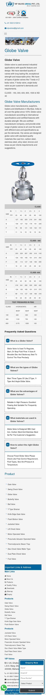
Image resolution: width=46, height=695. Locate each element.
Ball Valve (11, 504)
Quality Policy (11, 585)
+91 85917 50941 (12, 676)
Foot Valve (12, 559)
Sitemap (9, 591)
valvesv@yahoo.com (14, 682)
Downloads (10, 588)
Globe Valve (12, 494)
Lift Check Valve (14, 529)
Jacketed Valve (13, 524)
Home (8, 576)
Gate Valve (12, 484)
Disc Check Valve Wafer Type (19, 549)
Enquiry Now (32, 662)
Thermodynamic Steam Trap (19, 544)
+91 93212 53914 (13, 23)
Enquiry (9, 594)
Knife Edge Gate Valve (16, 514)
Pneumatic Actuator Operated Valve (21, 539)
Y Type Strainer (14, 509)
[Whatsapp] (3, 687)
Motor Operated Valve (16, 534)
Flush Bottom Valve (15, 519)
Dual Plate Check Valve (17, 554)
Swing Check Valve (15, 489)
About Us (9, 579)
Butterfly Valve (13, 499)
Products (9, 582)
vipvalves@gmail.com (15, 28)
